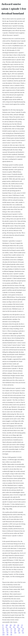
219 (11, 628)
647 (15, 630)
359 (14, 625)
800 (19, 630)
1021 (7, 628)
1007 (19, 628)
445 (19, 632)
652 (6, 627)
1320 (7, 630)
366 (10, 627)
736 (3, 630)
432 (11, 634)
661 (14, 627)
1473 (3, 634)
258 (18, 627)
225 (21, 627)
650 (15, 628)
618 (22, 630)
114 (11, 630)
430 (7, 632)
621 (23, 632)
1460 (7, 625)
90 (2, 625)
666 (11, 625)
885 (7, 634)
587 (23, 628)
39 (2, 627)
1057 (15, 632)
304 (11, 632)
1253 (3, 632)
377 (22, 625)
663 (3, 628)
